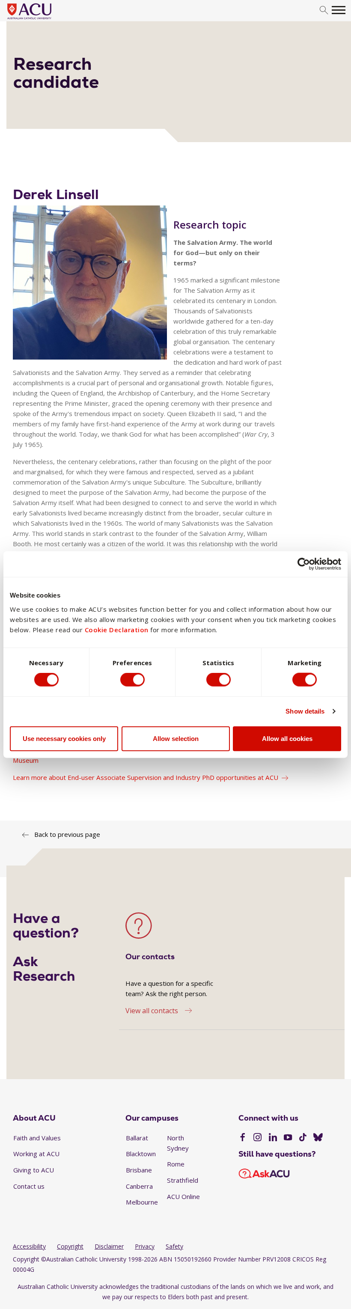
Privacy (145, 1246)
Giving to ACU (33, 1170)
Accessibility (29, 1246)
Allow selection (176, 738)
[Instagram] (257, 1138)
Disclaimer (109, 1246)
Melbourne (142, 1202)
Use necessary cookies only (64, 738)
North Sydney (178, 1142)
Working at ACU (36, 1153)
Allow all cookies (287, 738)
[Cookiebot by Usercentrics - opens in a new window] (303, 564)
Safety (174, 1246)
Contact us (29, 1186)
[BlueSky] (318, 1138)
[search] (323, 10)
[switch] (132, 680)
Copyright (70, 1246)
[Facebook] (242, 1138)
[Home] (42, 20)
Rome (175, 1164)
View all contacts (151, 1010)
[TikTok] (302, 1138)
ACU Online (183, 1196)
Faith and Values (37, 1137)
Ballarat (137, 1137)
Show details (305, 711)
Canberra (139, 1186)
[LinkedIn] (273, 1138)
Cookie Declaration (117, 629)
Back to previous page (67, 834)
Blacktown (141, 1153)
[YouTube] (288, 1138)
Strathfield (182, 1180)
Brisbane (139, 1170)
